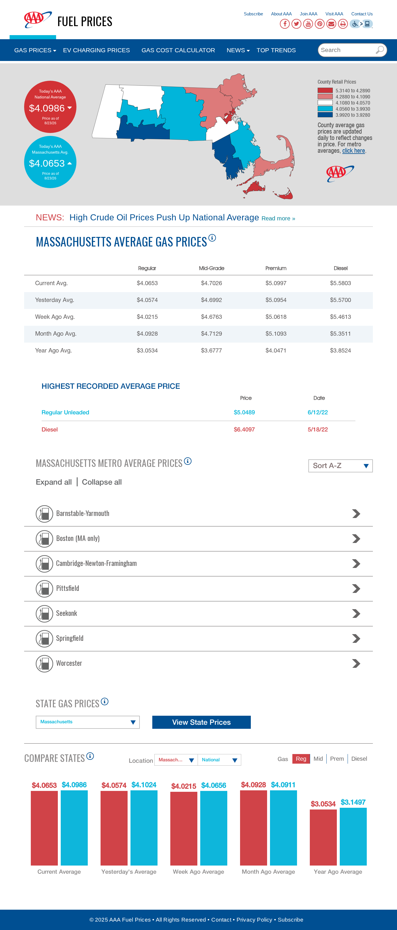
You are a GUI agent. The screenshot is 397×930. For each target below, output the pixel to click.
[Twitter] (296, 23)
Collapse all (102, 481)
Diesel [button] (359, 758)
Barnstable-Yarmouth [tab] (82, 512)
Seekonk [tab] (66, 612)
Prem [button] (337, 758)
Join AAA (308, 13)
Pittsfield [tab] (67, 587)
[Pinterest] (319, 23)
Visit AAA (334, 13)
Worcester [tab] (69, 662)
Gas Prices (32, 50)
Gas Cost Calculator (178, 50)
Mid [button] (318, 758)
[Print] (343, 23)
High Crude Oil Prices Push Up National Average (163, 217)
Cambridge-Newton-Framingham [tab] (96, 562)
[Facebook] (284, 23)
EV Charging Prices (96, 50)
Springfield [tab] (69, 637)
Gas (283, 758)
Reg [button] (301, 758)
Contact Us (362, 13)
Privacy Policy (255, 920)
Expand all (54, 481)
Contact (221, 920)
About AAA (281, 13)
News (236, 50)
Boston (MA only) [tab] (77, 537)
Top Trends (276, 50)
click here (353, 150)
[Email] (331, 23)
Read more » (278, 218)
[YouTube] (308, 23)
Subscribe (253, 13)
